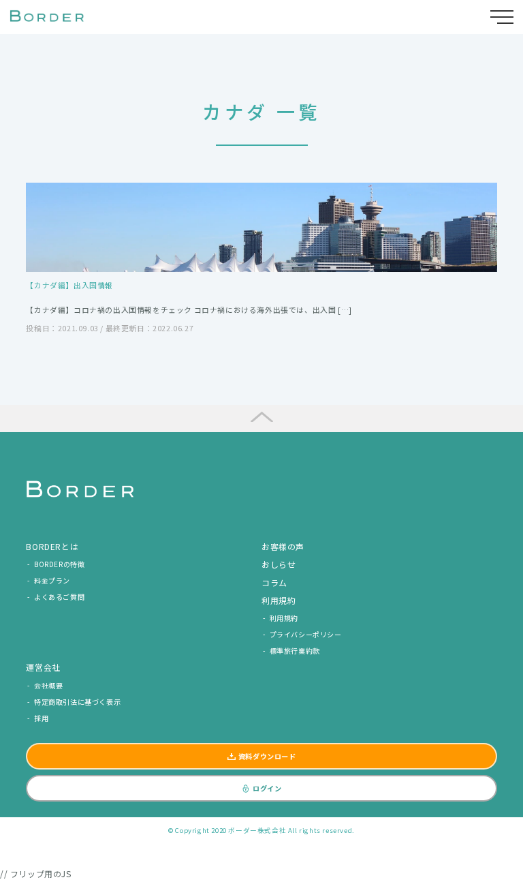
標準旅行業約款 (295, 650)
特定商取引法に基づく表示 (77, 702)
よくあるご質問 (59, 597)
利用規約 (284, 618)
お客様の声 (283, 546)
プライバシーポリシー (306, 634)
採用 (41, 718)
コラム (274, 582)
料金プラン (52, 580)
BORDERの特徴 (59, 564)
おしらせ (279, 564)
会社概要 (48, 685)
